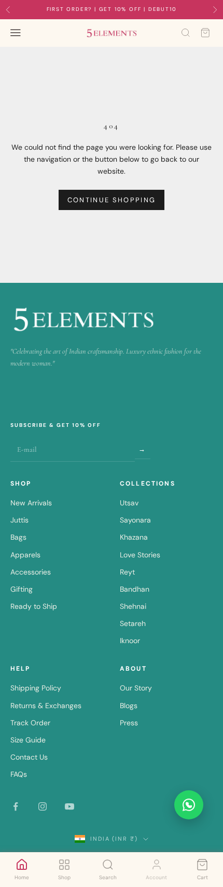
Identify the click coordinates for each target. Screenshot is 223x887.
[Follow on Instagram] (42, 806)
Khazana (134, 537)
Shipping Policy (35, 688)
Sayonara (135, 520)
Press (129, 722)
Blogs (128, 705)
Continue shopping (111, 199)
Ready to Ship (33, 606)
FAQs (18, 774)
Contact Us (29, 757)
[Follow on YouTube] (69, 806)
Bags (18, 537)
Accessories (30, 572)
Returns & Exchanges (45, 705)
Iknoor (130, 640)
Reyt (127, 572)
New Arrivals (31, 502)
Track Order (30, 722)
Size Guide (28, 740)
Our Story (136, 688)
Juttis (19, 520)
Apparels (25, 554)
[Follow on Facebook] (15, 806)
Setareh (133, 623)
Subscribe (142, 449)
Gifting (21, 589)
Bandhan (134, 589)
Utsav (129, 502)
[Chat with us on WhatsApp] (188, 804)
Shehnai (133, 606)
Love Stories (140, 554)
